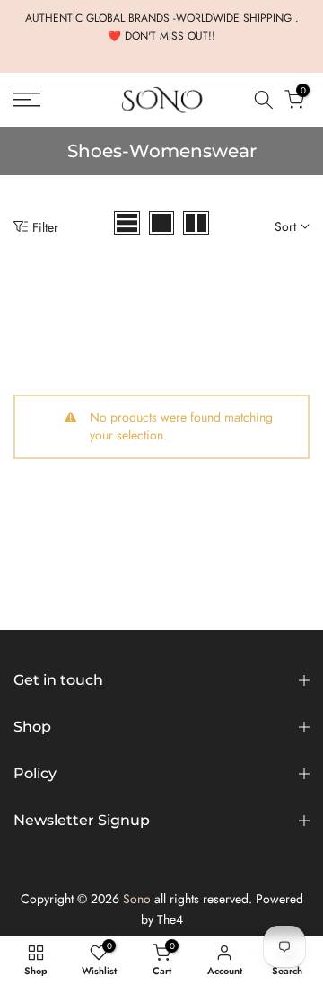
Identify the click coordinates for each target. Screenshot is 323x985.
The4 (170, 919)
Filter (45, 226)
